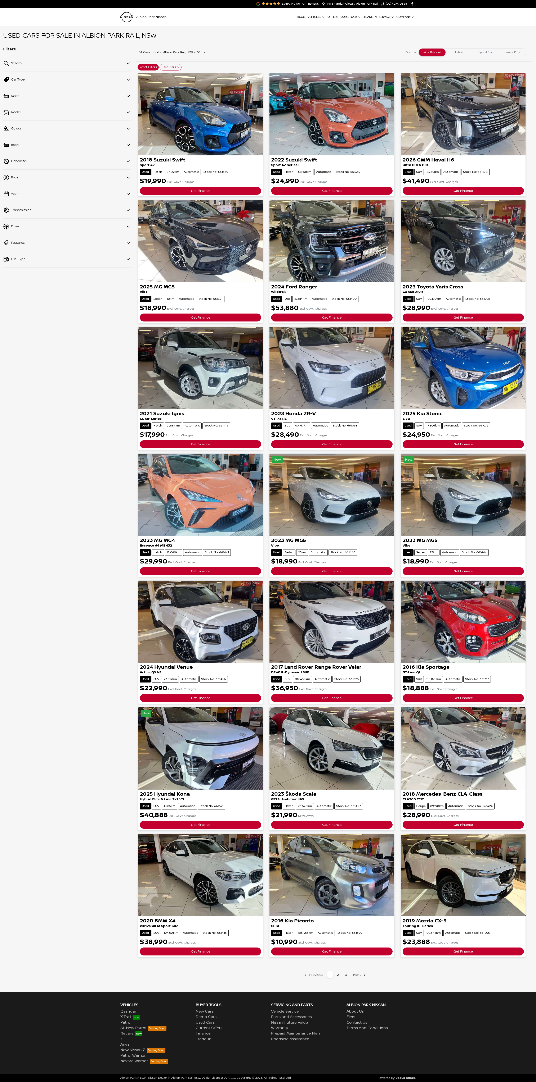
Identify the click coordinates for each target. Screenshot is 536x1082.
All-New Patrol (133, 1028)
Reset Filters (148, 67)
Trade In (370, 17)
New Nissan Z (132, 1050)
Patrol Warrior (133, 1055)
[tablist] (472, 52)
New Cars (204, 1011)
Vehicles (314, 17)
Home (301, 17)
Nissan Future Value (289, 1022)
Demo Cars (206, 1017)
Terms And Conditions (367, 1028)
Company (403, 17)
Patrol (125, 1022)
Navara (127, 1033)
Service (384, 17)
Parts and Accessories (291, 1017)
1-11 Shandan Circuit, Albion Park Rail (352, 3)
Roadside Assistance (290, 1039)
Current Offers (209, 1028)
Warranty (279, 1028)
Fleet (351, 1017)
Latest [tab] (459, 52)
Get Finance (200, 191)
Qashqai (128, 1011)
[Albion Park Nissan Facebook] (413, 4)
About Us (355, 1011)
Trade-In (203, 1039)
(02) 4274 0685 (396, 3)
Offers (332, 17)
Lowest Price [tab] (513, 52)
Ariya (125, 1044)
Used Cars (205, 1022)
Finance (203, 1033)
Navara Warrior (134, 1061)
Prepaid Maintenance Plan (295, 1033)
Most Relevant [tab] (432, 52)
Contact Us (357, 1022)
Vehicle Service (285, 1011)
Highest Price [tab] (486, 52)
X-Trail (125, 1017)
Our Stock (348, 17)
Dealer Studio (406, 1078)
